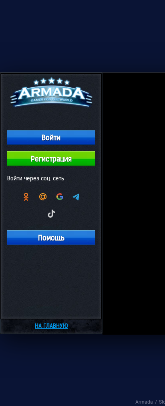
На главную (51, 325)
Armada (144, 402)
